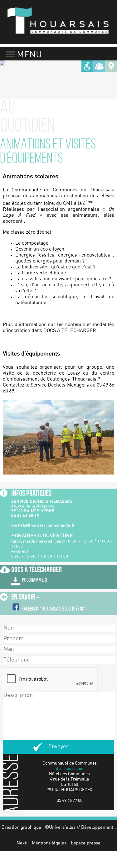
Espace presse (85, 843)
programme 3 (34, 580)
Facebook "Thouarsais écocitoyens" (54, 609)
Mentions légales (49, 843)
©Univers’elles (60, 827)
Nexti (22, 843)
